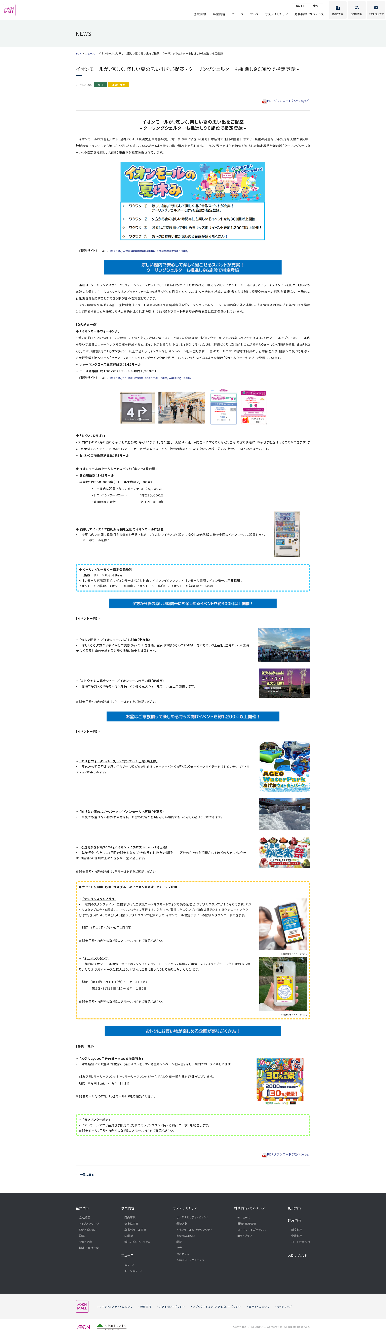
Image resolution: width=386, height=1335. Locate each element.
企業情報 (199, 14)
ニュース (238, 14)
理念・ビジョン (88, 1229)
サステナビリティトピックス (192, 1217)
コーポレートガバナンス (251, 1229)
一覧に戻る (87, 1174)
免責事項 (145, 1306)
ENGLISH (300, 6)
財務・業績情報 (246, 1223)
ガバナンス (182, 1254)
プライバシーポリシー (172, 1306)
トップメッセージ (89, 1223)
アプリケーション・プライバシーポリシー (217, 1306)
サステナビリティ (276, 14)
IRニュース (243, 1217)
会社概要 (84, 1217)
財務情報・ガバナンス (309, 14)
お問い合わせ (298, 1255)
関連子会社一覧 (89, 1248)
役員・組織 (85, 1242)
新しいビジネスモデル (137, 1242)
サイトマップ (284, 1306)
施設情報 (295, 1208)
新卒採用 (297, 1229)
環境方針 (182, 1223)
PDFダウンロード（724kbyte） (288, 100)
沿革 (82, 1236)
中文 (315, 6)
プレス (254, 14)
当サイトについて (259, 1306)
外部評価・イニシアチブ (190, 1260)
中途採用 (297, 1236)
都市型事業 (131, 1223)
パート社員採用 (300, 1242)
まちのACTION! (185, 1236)
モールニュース (133, 1271)
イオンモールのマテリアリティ (194, 1229)
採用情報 (295, 1220)
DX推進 (129, 1236)
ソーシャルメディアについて (115, 1306)
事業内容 (219, 14)
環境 (179, 1242)
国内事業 (130, 1217)
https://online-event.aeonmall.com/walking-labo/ (150, 377)
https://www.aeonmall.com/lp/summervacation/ (149, 250)
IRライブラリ (244, 1236)
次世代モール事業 (135, 1229)
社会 (179, 1248)
